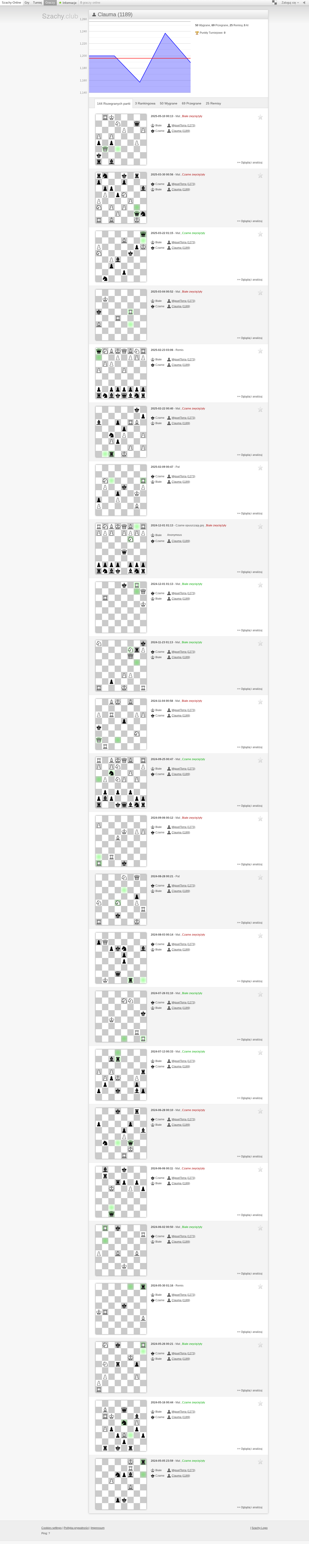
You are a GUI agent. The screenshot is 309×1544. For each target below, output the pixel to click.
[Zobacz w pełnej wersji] (121, 139)
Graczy (50, 2)
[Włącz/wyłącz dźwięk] (305, 2)
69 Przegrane (191, 103)
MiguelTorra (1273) (183, 125)
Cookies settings (51, 1528)
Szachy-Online (11, 2)
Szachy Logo (260, 1528)
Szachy (56, 16)
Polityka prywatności (76, 1528)
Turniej (37, 2)
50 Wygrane (168, 103)
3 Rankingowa (145, 103)
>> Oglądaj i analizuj (249, 162)
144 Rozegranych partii (113, 103)
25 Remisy (213, 103)
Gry (27, 2)
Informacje (69, 3)
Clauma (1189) (181, 130)
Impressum (98, 1528)
